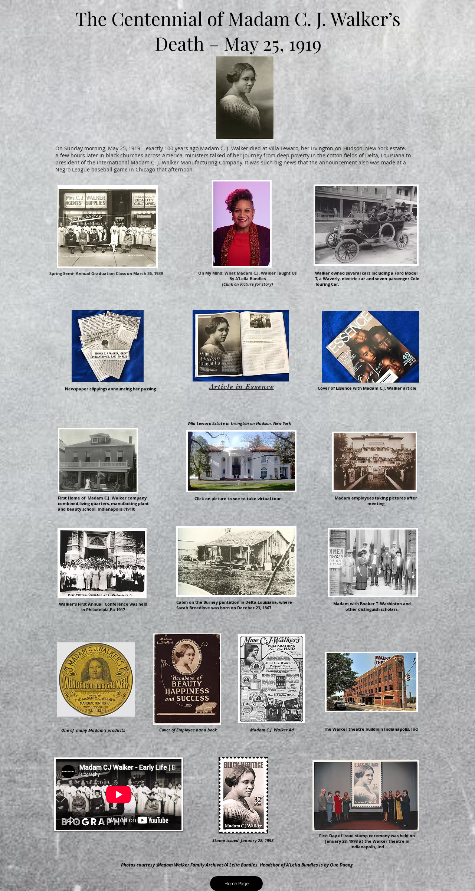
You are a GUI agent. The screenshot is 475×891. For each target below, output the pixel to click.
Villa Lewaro (283, 148)
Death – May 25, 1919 (238, 43)
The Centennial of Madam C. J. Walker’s (237, 18)
